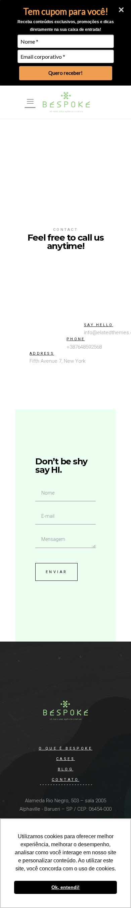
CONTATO (65, 779)
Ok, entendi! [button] (65, 887)
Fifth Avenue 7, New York (57, 361)
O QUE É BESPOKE (65, 748)
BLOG (66, 769)
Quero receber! (65, 73)
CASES (65, 759)
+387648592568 (84, 347)
